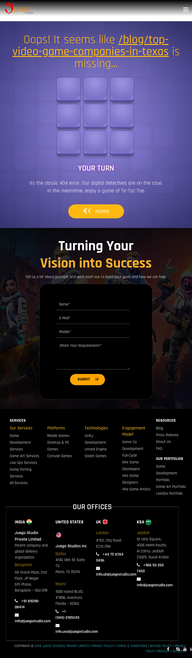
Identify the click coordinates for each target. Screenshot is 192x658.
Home (102, 211)
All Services (19, 483)
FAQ (159, 448)
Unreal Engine (96, 449)
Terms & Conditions (132, 646)
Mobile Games (58, 435)
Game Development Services (20, 442)
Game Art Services (24, 456)
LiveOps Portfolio (169, 493)
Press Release (167, 435)
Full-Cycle (129, 455)
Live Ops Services (23, 462)
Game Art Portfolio (171, 486)
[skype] (178, 649)
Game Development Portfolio (166, 473)
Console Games (59, 456)
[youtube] (185, 649)
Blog (159, 428)
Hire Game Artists (136, 489)
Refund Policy (161, 646)
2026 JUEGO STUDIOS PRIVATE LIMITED (61, 646)
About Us (163, 441)
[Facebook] (168, 649)
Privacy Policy (103, 646)
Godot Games (95, 456)
